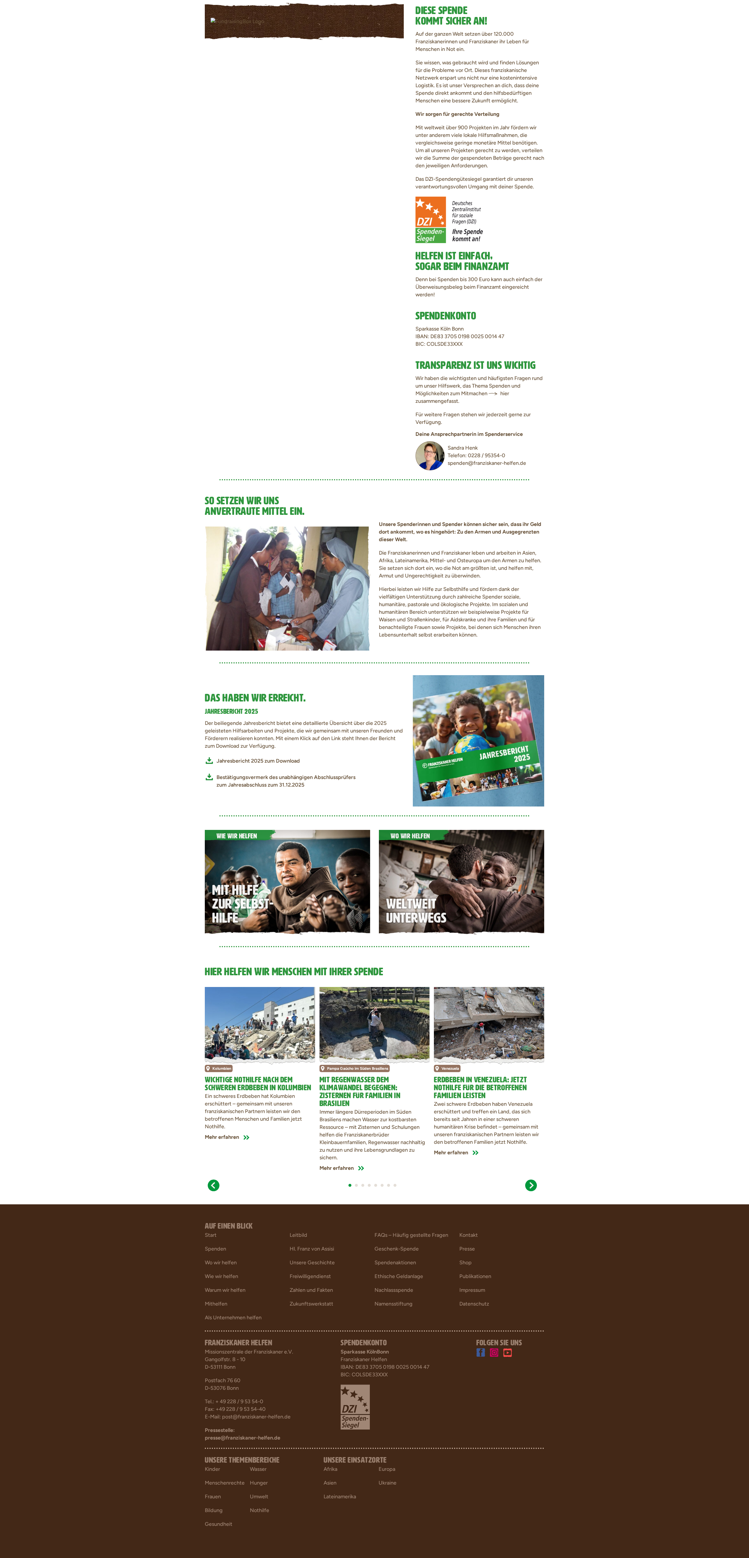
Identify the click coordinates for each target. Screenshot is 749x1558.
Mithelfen (216, 1304)
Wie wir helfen (221, 1276)
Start (211, 1235)
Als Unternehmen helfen (233, 1317)
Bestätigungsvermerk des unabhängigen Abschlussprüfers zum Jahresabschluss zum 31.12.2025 (286, 781)
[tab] (349, 1185)
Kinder (212, 1469)
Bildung (214, 1510)
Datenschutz (474, 1304)
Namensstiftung (393, 1304)
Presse (467, 1249)
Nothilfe (259, 1510)
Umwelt (259, 1496)
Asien (330, 1483)
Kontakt (468, 1235)
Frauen (213, 1496)
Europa (387, 1469)
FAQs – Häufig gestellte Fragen (411, 1235)
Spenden (215, 1249)
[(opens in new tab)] (478, 740)
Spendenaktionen (395, 1262)
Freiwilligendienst (310, 1276)
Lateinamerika (340, 1496)
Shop (465, 1262)
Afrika (330, 1469)
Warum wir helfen (225, 1290)
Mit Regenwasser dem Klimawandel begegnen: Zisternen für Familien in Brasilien (360, 1090)
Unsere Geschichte (312, 1262)
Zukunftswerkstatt (311, 1304)
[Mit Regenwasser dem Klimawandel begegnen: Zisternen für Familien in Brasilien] (374, 1023)
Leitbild (298, 1235)
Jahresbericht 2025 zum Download (258, 761)
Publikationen (475, 1276)
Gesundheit (218, 1524)
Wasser (258, 1469)
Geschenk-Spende (396, 1249)
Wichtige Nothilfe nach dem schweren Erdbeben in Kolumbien (258, 1082)
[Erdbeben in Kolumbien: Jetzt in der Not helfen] (260, 1023)
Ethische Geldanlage (398, 1276)
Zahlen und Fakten (311, 1290)
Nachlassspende (393, 1290)
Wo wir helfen (221, 1262)
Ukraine (387, 1483)
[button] (213, 1185)
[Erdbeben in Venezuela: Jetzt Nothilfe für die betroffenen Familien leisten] (489, 1023)
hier (504, 393)
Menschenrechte (225, 1483)
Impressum (472, 1290)
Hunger (259, 1483)
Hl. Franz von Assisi (312, 1249)
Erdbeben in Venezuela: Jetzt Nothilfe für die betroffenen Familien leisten (480, 1086)
